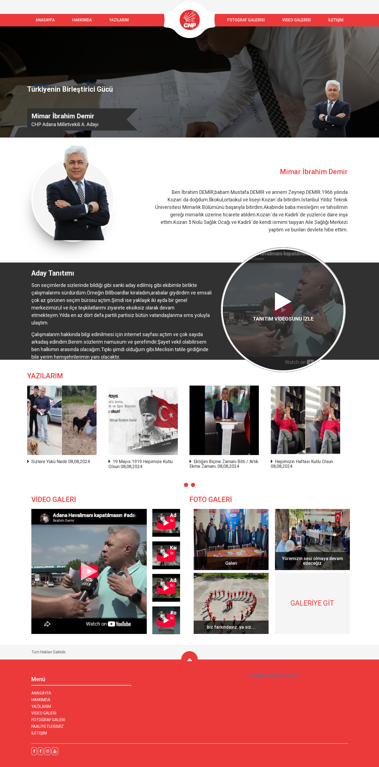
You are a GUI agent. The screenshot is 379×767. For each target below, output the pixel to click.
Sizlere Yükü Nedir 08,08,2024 (60, 461)
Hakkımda (82, 20)
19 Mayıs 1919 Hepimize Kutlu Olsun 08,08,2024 (140, 464)
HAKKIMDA (40, 700)
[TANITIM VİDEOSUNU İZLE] (283, 371)
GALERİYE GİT (312, 603)
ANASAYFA (45, 20)
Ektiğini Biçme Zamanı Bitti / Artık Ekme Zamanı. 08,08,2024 (224, 464)
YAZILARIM (119, 20)
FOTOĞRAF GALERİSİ (246, 20)
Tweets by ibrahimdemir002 (272, 675)
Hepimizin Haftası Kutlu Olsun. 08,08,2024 (302, 464)
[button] (186, 484)
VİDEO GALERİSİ (296, 20)
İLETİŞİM (335, 20)
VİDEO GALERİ (43, 713)
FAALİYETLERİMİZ (47, 726)
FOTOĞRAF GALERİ (48, 720)
